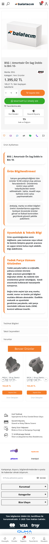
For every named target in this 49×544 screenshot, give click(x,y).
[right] (46, 379)
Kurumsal (24, 486)
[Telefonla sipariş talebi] (37, 135)
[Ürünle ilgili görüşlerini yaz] (18, 135)
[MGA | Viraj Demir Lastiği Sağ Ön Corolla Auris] (37, 365)
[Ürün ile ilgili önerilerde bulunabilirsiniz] (44, 135)
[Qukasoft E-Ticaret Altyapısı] (24, 532)
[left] (3, 379)
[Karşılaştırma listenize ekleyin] (24, 135)
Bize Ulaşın (24, 502)
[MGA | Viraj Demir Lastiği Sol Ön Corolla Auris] (12, 365)
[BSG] (41, 72)
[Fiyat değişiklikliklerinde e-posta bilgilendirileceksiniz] (31, 135)
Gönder (43, 478)
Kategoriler (25, 494)
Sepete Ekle (34, 93)
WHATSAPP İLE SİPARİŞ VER (26, 101)
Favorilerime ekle (14, 106)
